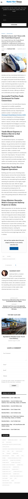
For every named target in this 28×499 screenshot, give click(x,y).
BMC (3, 442)
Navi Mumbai (5, 478)
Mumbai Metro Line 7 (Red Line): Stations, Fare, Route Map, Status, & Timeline (13, 416)
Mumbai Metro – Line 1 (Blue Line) (11, 397)
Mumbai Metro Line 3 (6, 471)
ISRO (3, 453)
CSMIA (8, 451)
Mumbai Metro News (6, 473)
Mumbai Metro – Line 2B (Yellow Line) (12, 406)
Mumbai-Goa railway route (9, 259)
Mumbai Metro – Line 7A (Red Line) (11, 421)
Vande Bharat (17, 482)
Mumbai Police (16, 473)
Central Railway (5, 446)
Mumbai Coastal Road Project (8, 464)
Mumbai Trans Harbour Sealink (16, 476)
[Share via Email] (22, 265)
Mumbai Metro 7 (15, 469)
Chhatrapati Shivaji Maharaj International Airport (13, 449)
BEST (21, 439)
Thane (12, 480)
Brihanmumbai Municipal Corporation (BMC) (11, 444)
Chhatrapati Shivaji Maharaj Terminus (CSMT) (14, 115)
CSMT (13, 451)
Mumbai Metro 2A (6, 469)
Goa (3, 256)
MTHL (22, 455)
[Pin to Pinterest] (20, 265)
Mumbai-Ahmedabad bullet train (14, 458)
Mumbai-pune (5, 460)
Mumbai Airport (5, 462)
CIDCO (3, 451)
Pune (15, 478)
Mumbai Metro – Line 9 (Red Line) (11, 429)
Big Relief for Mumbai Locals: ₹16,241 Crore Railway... (14, 337)
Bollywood (8, 442)
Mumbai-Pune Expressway (15, 460)
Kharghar (8, 453)
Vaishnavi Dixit (11, 49)
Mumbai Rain (5, 476)
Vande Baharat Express (7, 482)
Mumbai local (20, 464)
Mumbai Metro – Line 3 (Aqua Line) (11, 409)
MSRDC (18, 455)
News (11, 478)
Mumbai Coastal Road (15, 462)
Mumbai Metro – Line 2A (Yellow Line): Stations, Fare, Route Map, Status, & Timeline (14, 401)
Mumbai (9, 256)
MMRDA (12, 455)
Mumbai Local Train (6, 467)
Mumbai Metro (16, 467)
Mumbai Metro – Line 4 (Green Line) (11, 412)
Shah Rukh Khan (5, 480)
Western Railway (5, 485)
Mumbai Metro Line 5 (17, 471)
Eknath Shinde (19, 451)
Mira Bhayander (5, 455)
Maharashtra (15, 453)
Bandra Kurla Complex (13, 439)
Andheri (4, 439)
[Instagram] (15, 496)
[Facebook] (12, 496)
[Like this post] (16, 265)
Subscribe (14, 248)
